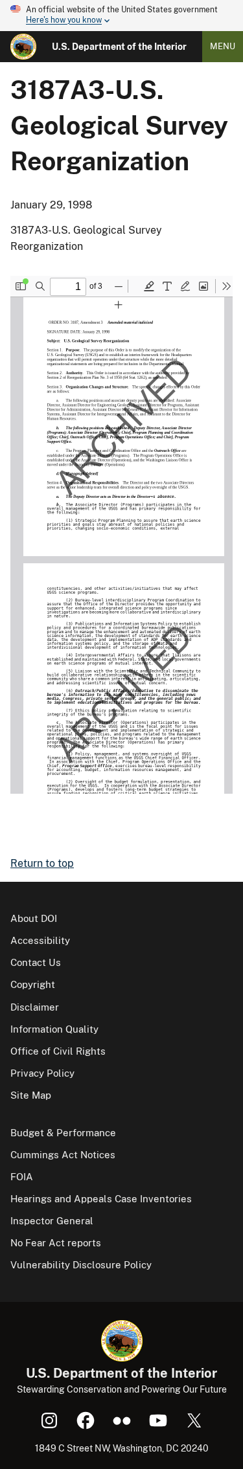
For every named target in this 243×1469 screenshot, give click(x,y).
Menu (222, 46)
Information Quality (54, 1029)
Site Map (30, 1095)
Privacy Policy (42, 1073)
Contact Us (35, 962)
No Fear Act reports (55, 1242)
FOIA (21, 1176)
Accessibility (40, 940)
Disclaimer (34, 1007)
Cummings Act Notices (62, 1154)
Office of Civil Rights (58, 1051)
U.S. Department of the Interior (119, 46)
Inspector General (51, 1220)
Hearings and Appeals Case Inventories (101, 1198)
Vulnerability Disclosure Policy (81, 1264)
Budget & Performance (63, 1132)
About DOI (33, 918)
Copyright (32, 984)
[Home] (23, 47)
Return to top (42, 863)
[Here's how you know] (121, 15)
